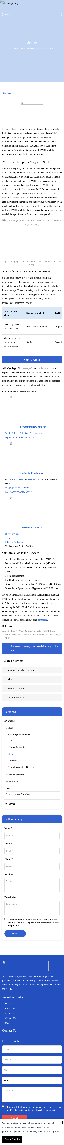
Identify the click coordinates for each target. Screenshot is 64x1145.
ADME (8, 538)
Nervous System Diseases (33, 48)
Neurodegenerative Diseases (21, 767)
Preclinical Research (32, 527)
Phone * (8, 859)
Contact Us (10, 1018)
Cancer (9, 727)
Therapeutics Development (32, 427)
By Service (9, 804)
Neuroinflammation (17, 747)
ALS (10, 740)
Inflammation (12, 781)
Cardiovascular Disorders (18, 794)
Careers (8, 1023)
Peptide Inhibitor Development (19, 437)
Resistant (32, 479)
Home (15, 48)
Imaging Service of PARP (17, 487)
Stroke (11, 754)
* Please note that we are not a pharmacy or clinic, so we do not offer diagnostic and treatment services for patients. (33, 922)
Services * (9, 874)
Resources (10, 1008)
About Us (9, 1013)
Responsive (17, 479)
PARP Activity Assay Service (19, 492)
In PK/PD (12, 533)
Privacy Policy (54, 1131)
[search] (59, 14)
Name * (8, 828)
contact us (42, 619)
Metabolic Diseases (15, 774)
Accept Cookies (12, 1139)
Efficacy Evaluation (14, 542)
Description (10, 897)
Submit (15, 933)
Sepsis (9, 788)
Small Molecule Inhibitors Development (23, 433)
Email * (8, 843)
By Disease (9, 721)
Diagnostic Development (32, 473)
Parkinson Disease (16, 760)
